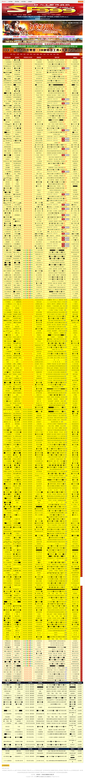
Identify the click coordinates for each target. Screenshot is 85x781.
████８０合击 (7, 710)
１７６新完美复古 (7, 731)
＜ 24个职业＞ (19, 716)
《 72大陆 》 (18, 693)
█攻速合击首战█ (18, 702)
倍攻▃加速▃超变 (19, 719)
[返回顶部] (82, 578)
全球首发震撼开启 (19, 731)
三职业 (18, 691)
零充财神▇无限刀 (7, 684)
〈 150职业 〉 (7, 693)
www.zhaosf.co (48, 776)
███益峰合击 (7, 734)
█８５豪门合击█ (7, 704)
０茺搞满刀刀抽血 (19, 741)
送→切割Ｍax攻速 (19, 689)
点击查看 (80, 684)
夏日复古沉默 (7, 691)
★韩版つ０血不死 (7, 689)
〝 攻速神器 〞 (19, 721)
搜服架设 (48, 774)
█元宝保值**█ (18, 744)
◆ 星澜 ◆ (7, 721)
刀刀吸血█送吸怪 (19, 697)
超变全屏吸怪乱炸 (7, 741)
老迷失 (18, 707)
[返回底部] (82, 584)
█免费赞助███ (18, 737)
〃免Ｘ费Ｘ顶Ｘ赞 (19, 760)
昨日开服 (23, 1)
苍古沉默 (7, 751)
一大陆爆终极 (19, 753)
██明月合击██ (7, 744)
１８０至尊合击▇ (7, 687)
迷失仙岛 (7, 726)
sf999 (3, 768)
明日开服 (17, 1)
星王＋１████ (18, 710)
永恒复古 (7, 729)
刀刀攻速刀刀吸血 (19, 746)
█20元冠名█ (18, 704)
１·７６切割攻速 (7, 723)
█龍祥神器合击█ (7, 702)
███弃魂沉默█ (7, 737)
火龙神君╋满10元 (7, 695)
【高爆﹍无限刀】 (7, 746)
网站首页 (4, 1)
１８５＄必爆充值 (7, 760)
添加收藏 (81, 1)
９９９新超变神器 (7, 713)
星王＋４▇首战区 (19, 687)
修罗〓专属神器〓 (7, 699)
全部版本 (30, 1)
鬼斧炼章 (7, 707)
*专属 (18, 726)
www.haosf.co (41, 776)
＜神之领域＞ (7, 716)
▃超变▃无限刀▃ (7, 719)
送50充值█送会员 (19, 684)
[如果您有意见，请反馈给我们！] (82, 581)
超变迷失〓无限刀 (19, 699)
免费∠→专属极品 (19, 723)
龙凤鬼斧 (7, 753)
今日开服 (10, 1)
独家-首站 (19, 751)
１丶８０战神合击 (19, 734)
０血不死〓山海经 (19, 713)
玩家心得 (52, 774)
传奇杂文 (38, 774)
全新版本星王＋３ (19, 756)
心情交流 (43, 774)
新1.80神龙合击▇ (7, 756)
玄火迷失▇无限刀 (7, 697)
